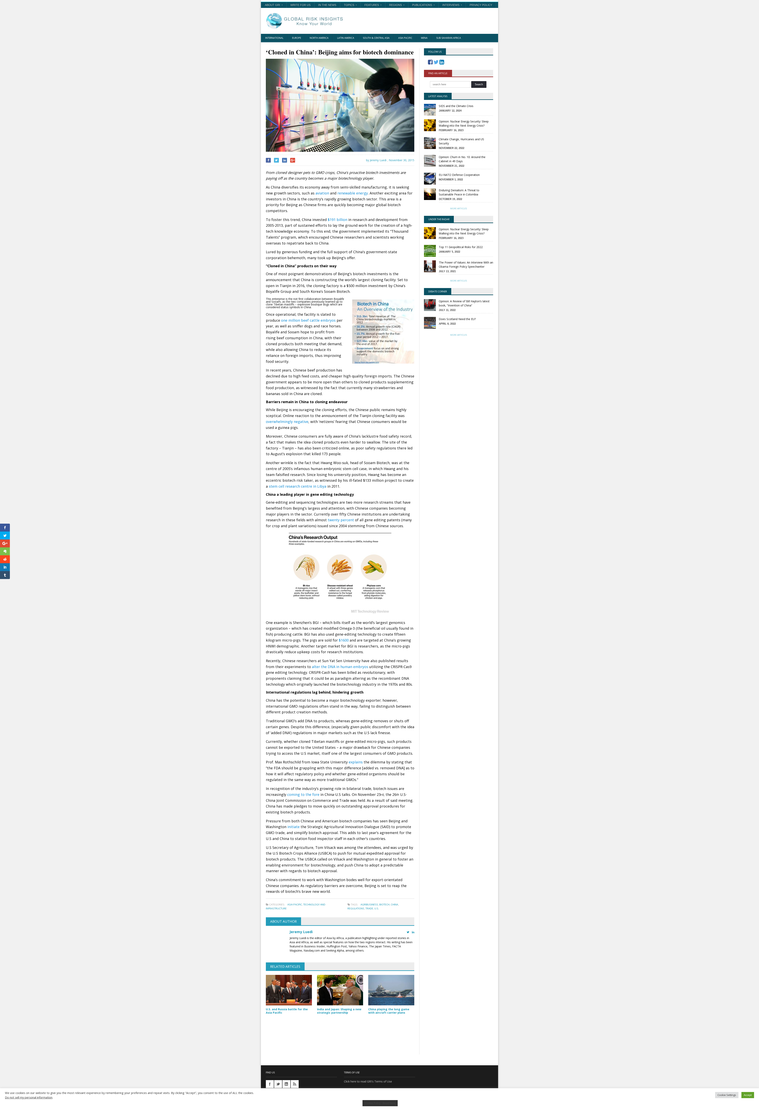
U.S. (376, 908)
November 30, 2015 (401, 160)
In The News (327, 5)
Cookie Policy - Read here (380, 1103)
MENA (424, 38)
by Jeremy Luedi (375, 160)
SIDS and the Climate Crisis (456, 106)
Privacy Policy (481, 5)
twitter (278, 1084)
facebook (270, 1084)
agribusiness (369, 904)
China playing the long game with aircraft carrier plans (388, 1010)
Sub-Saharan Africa (448, 38)
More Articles (458, 208)
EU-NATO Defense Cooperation (459, 175)
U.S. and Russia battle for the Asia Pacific (287, 1010)
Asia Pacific (405, 38)
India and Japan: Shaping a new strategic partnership (339, 1010)
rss (295, 1084)
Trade (369, 908)
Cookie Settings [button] (726, 1095)
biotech (384, 904)
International (274, 38)
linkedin (286, 1084)
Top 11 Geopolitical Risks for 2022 (461, 247)
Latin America (345, 38)
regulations (355, 908)
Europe (296, 38)
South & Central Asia (376, 38)
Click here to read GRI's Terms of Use (368, 1081)
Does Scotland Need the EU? (457, 319)
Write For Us (300, 5)
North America (319, 38)
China (394, 904)
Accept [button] (748, 1095)
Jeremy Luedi (301, 931)
